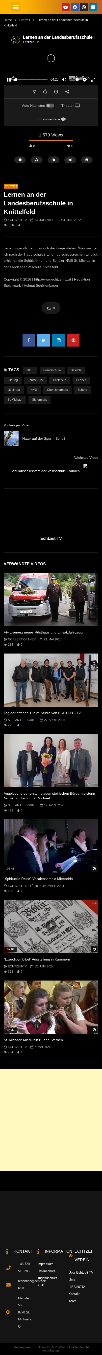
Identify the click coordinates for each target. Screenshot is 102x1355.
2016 (29, 370)
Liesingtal (14, 390)
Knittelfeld (59, 380)
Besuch (76, 370)
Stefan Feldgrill (22, 720)
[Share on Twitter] (43, 340)
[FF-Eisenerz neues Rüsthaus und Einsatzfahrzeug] (51, 599)
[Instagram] (84, 7)
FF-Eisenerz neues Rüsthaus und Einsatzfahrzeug (43, 632)
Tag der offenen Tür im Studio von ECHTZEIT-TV (42, 713)
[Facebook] (75, 7)
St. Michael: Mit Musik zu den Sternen (33, 1040)
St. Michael (14, 399)
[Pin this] (73, 340)
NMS (33, 390)
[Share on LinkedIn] (58, 340)
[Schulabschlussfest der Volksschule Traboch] (90, 471)
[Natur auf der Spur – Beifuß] (11, 438)
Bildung (12, 380)
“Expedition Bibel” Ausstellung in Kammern (37, 959)
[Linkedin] (93, 7)
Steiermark (39, 399)
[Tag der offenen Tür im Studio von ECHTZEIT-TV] (51, 680)
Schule (82, 390)
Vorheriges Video (17, 425)
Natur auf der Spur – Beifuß (44, 438)
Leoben (81, 380)
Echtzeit (24, 20)
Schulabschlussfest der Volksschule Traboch (45, 471)
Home (8, 20)
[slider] (31, 79)
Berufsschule (52, 370)
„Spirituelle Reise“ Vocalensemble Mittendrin (38, 879)
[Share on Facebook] (29, 340)
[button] (16, 7)
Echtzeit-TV (17, 220)
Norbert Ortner (22, 639)
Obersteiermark (57, 390)
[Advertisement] (51, 1120)
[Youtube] (66, 7)
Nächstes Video (86, 457)
